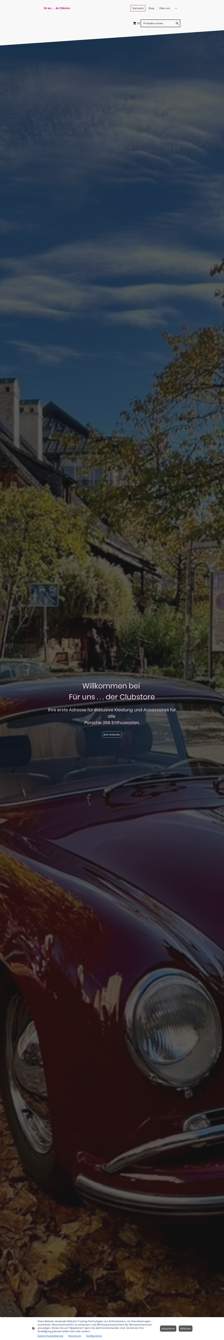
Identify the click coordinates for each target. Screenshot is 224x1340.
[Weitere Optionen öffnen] (176, 8)
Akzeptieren (168, 1328)
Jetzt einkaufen (112, 734)
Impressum (74, 1336)
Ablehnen (185, 1328)
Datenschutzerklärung (50, 1336)
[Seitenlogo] (65, 12)
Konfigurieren (94, 1336)
